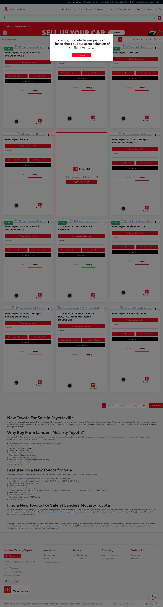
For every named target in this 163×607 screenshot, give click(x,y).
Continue (81, 55)
